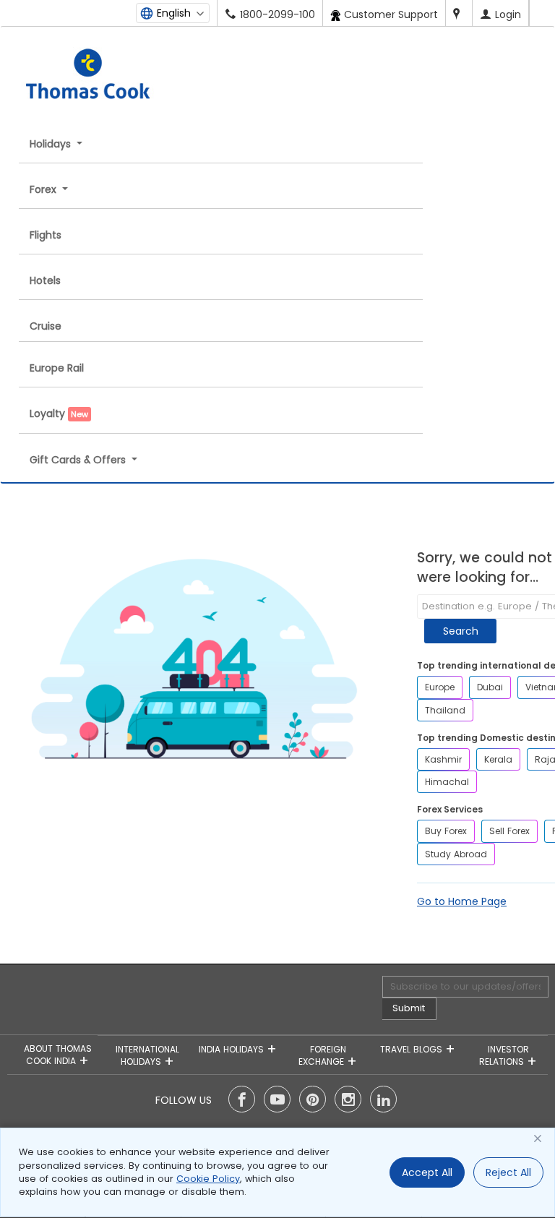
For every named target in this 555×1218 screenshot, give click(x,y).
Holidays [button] (52, 144)
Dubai (490, 687)
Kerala (498, 759)
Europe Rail (57, 368)
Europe (440, 687)
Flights (45, 235)
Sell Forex (509, 831)
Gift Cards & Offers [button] (79, 460)
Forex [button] (44, 189)
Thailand (445, 710)
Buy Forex (446, 831)
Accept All (427, 1172)
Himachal (447, 782)
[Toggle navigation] (184, 41)
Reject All (508, 1172)
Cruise (45, 326)
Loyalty (59, 413)
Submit (408, 1008)
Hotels (45, 280)
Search (460, 631)
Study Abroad (456, 854)
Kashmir (443, 759)
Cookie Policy (208, 1178)
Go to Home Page (462, 901)
